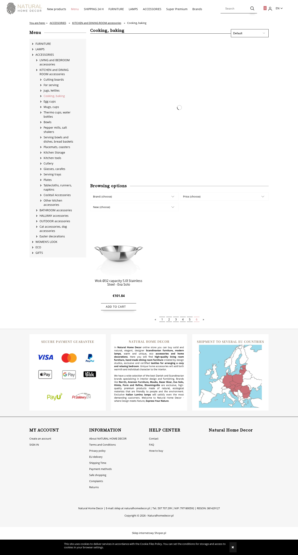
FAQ (151, 444)
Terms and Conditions (102, 444)
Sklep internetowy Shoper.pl (149, 533)
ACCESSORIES (44, 55)
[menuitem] (57, 9)
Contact (154, 438)
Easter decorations (52, 236)
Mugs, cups (51, 107)
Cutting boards (54, 79)
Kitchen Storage (54, 152)
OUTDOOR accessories (55, 221)
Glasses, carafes (54, 169)
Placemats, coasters (57, 147)
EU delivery (96, 457)
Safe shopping (97, 475)
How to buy (156, 451)
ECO (38, 247)
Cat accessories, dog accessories (53, 229)
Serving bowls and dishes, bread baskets (58, 139)
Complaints (96, 481)
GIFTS (39, 253)
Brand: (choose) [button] (102, 196)
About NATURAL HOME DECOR (107, 438)
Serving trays (52, 174)
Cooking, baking (54, 96)
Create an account (40, 438)
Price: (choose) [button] (191, 196)
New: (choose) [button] (101, 207)
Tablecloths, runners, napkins (58, 187)
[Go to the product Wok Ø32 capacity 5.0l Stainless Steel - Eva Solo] (118, 250)
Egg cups (50, 101)
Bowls (47, 122)
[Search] (252, 8)
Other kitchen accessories (53, 203)
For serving (51, 85)
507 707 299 (165, 508)
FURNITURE (43, 44)
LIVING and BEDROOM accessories (55, 62)
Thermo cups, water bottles (57, 114)
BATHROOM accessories (56, 210)
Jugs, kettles (52, 90)
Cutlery (48, 163)
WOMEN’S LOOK (46, 242)
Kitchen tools (52, 158)
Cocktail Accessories (57, 195)
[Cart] (263, 7)
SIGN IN (34, 444)
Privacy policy (97, 451)
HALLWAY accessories (54, 216)
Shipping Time (97, 463)
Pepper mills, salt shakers (55, 130)
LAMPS (40, 49)
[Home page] (22, 8)
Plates (48, 180)
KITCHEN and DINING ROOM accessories (54, 72)
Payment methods (100, 469)
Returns (94, 487)
